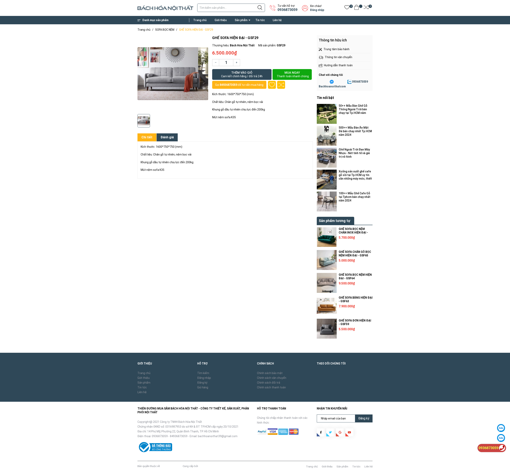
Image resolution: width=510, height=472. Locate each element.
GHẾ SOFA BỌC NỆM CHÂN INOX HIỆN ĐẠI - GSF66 (353, 232)
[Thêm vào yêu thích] (272, 85)
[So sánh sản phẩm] (366, 8)
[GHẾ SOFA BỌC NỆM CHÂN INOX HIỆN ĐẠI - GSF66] (327, 237)
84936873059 (228, 84)
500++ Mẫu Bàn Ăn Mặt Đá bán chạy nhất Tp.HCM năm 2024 (355, 131)
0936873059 (287, 10)
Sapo (202, 466)
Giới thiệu (221, 20)
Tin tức (260, 20)
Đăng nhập (317, 10)
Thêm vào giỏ (242, 74)
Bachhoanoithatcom (332, 86)
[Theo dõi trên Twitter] (330, 432)
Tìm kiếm (203, 373)
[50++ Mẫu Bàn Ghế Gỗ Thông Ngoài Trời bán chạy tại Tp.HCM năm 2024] (327, 114)
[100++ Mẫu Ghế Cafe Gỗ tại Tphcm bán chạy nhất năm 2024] (327, 201)
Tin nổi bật (325, 98)
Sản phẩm (241, 20)
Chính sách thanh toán (271, 387)
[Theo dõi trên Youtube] (349, 432)
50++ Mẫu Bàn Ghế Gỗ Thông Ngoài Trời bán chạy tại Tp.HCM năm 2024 (353, 109)
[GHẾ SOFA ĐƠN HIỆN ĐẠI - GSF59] (327, 329)
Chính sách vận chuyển (271, 377)
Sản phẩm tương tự (334, 221)
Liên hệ (277, 20)
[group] (172, 73)
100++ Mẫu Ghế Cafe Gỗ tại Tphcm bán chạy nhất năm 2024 (354, 197)
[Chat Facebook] (332, 81)
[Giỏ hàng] (356, 8)
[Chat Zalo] (349, 81)
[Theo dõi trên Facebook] (321, 432)
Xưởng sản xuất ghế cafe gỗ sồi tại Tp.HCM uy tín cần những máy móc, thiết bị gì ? (355, 175)
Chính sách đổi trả (268, 382)
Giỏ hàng (202, 387)
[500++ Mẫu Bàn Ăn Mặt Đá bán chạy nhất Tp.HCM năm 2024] (327, 136)
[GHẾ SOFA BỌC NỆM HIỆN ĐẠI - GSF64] (327, 283)
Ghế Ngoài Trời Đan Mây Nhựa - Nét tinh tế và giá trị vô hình (354, 153)
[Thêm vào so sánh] (281, 85)
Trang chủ (200, 20)
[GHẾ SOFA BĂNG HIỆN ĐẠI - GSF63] (327, 306)
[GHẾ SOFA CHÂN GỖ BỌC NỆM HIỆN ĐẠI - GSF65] (327, 260)
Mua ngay (293, 74)
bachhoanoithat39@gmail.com (217, 436)
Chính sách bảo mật (269, 373)
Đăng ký (202, 382)
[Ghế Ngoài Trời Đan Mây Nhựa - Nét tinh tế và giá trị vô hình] (327, 158)
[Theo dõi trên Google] (340, 432)
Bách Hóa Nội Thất (171, 466)
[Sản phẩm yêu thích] (346, 8)
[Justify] (260, 8)
